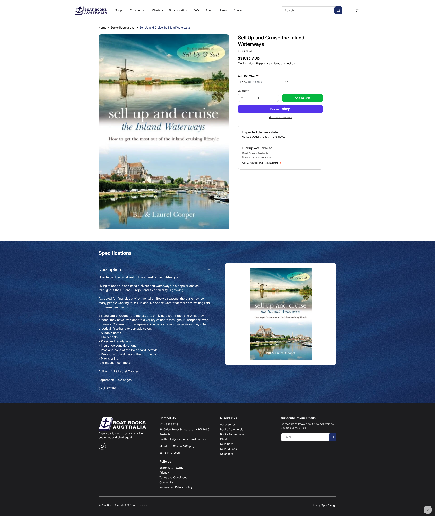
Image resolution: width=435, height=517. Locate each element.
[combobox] (311, 10)
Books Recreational (123, 27)
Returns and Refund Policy (176, 487)
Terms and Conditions (173, 477)
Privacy (164, 472)
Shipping (261, 63)
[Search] (338, 10)
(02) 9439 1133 (168, 424)
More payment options (280, 117)
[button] (119, 10)
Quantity (243, 90)
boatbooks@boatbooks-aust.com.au (182, 439)
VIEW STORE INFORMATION (260, 163)
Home (102, 27)
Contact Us (166, 482)
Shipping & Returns (171, 467)
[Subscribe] (332, 437)
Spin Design (328, 505)
